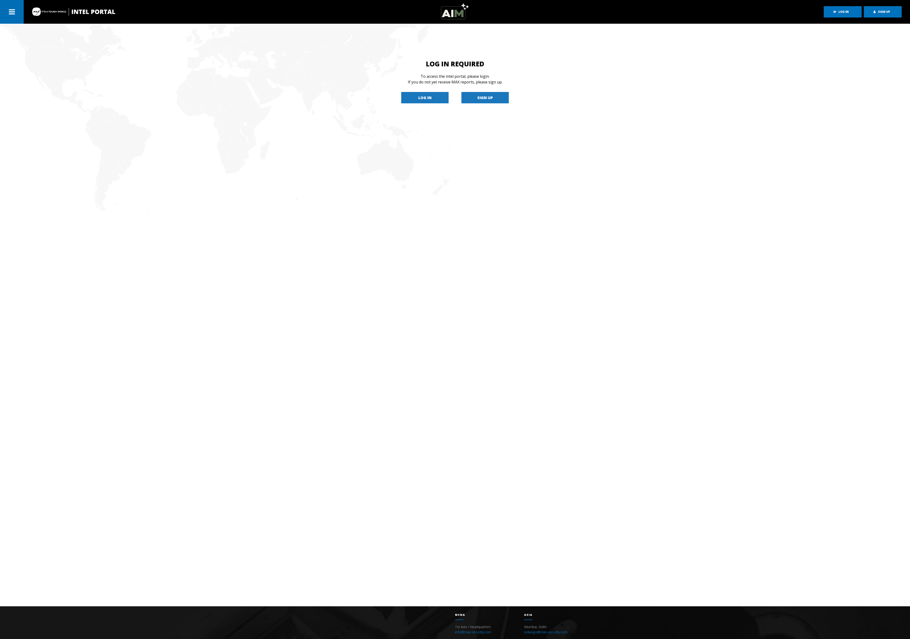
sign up (884, 12)
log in (843, 12)
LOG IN (425, 97)
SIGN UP (485, 97)
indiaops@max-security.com (545, 632)
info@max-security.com (473, 632)
